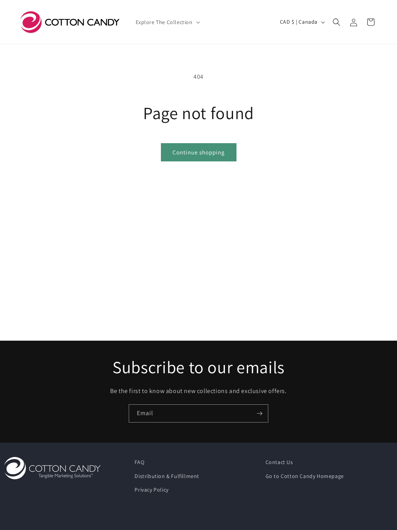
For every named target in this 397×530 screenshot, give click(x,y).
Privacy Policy (151, 489)
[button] (167, 22)
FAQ (139, 462)
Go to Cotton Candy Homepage (305, 476)
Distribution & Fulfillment (167, 476)
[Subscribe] (259, 413)
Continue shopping (199, 152)
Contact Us (279, 462)
